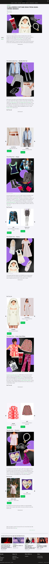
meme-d (29, 102)
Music (12, 2)
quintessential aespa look (11, 202)
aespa (17, 195)
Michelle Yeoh (19, 377)
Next (34, 141)
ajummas (25, 472)
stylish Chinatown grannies (25, 380)
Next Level (9, 204)
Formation (32, 2)
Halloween (33, 530)
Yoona (11, 107)
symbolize (17, 199)
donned (21, 102)
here (16, 528)
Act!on (15, 2)
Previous (5, 141)
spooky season (19, 38)
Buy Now (9, 150)
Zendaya (8, 107)
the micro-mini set (13, 102)
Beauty (27, 2)
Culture (19, 2)
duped (25, 102)
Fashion (23, 2)
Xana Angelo (15, 33)
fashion (30, 530)
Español (36, 2)
